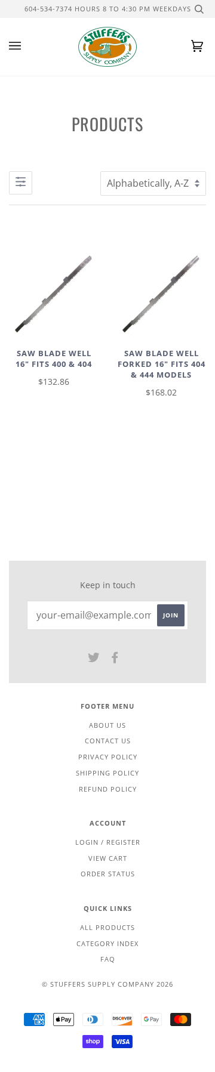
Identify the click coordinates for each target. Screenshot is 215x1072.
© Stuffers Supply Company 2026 (107, 984)
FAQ (107, 958)
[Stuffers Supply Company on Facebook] (115, 659)
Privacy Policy (107, 756)
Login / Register (107, 842)
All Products (107, 927)
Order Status (108, 873)
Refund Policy (108, 788)
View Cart (107, 858)
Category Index (107, 943)
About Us (107, 725)
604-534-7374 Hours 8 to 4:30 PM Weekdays (107, 8)
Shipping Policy (107, 772)
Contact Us (108, 740)
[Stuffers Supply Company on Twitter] (94, 659)
